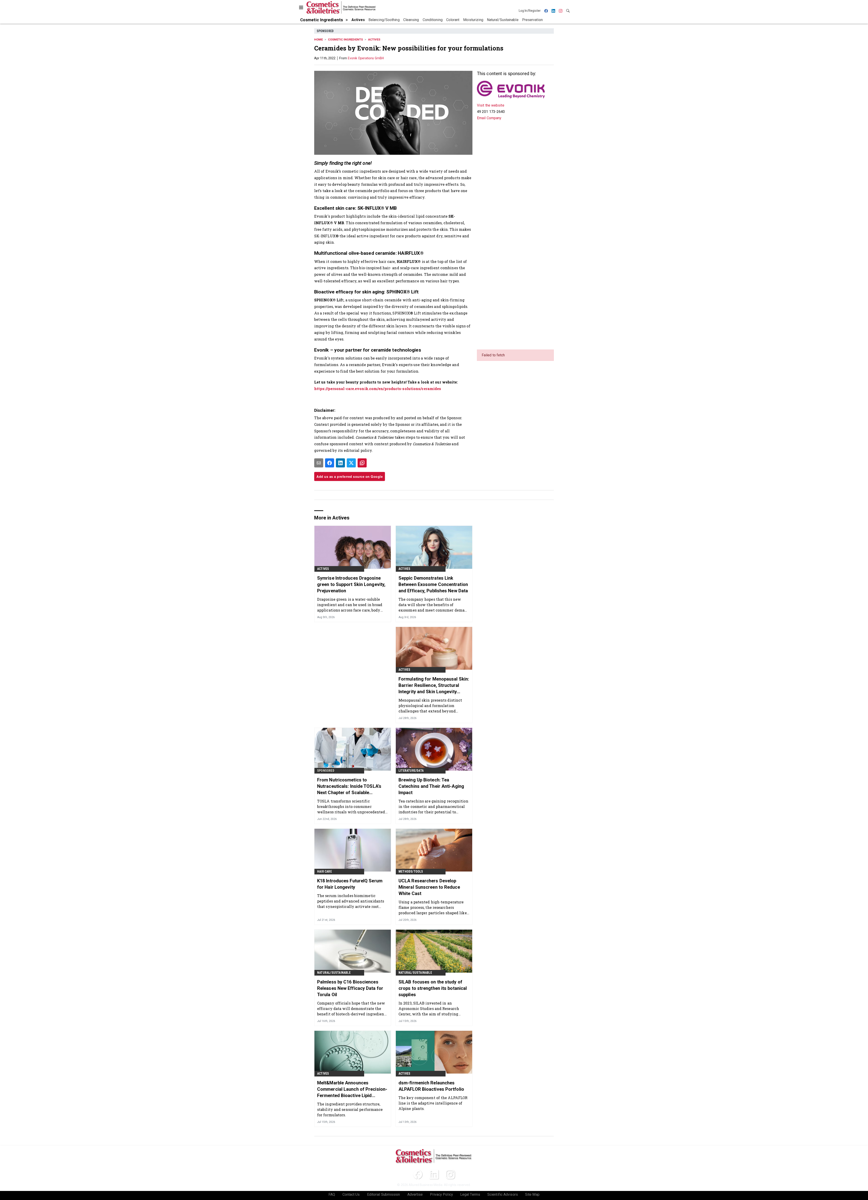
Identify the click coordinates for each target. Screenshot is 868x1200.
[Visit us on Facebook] (417, 1174)
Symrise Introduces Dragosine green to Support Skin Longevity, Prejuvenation (351, 584)
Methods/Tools (411, 871)
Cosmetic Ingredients (345, 39)
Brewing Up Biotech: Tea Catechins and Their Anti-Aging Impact (431, 786)
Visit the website (490, 105)
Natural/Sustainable (334, 972)
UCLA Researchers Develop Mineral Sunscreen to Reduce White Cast (429, 887)
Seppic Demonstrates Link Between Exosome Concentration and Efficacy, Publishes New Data (433, 584)
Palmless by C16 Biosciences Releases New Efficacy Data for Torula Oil (350, 988)
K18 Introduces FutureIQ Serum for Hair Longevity (349, 884)
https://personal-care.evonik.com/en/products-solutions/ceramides (377, 388)
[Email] (318, 462)
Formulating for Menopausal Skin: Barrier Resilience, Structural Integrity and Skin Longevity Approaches (434, 685)
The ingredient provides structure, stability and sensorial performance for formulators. (350, 1109)
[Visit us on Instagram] (450, 1174)
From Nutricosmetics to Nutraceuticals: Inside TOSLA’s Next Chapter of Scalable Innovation (349, 786)
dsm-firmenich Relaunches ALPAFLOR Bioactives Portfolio (431, 1086)
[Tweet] (351, 462)
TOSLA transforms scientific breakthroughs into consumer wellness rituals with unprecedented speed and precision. (351, 806)
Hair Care (324, 871)
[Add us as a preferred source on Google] (362, 462)
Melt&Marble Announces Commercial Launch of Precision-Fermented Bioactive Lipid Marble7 (352, 1089)
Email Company (489, 118)
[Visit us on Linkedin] (434, 1174)
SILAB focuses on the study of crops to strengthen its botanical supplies (433, 988)
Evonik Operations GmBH (366, 58)
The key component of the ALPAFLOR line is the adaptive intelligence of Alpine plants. (433, 1103)
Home (318, 39)
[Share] (329, 462)
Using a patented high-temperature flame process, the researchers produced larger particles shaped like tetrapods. (433, 907)
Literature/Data (411, 770)
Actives (374, 39)
